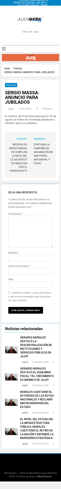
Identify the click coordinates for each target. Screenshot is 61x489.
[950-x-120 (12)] (30, 57)
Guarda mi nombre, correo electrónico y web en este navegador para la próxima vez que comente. (29, 296)
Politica (11, 85)
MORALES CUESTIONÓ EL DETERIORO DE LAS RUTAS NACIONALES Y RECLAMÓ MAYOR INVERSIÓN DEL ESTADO (37, 399)
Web (10, 279)
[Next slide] (57, 2)
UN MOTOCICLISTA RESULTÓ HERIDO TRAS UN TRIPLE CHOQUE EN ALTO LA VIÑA (30, 8)
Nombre (13, 252)
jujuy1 (11, 108)
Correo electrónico (19, 266)
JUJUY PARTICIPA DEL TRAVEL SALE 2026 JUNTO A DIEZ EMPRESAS (32, 5)
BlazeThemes (44, 476)
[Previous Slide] (52, 2)
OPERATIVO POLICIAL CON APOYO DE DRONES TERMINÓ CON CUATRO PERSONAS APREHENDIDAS (30, 3)
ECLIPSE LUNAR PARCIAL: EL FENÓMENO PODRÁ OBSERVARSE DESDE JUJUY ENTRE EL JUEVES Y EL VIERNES (30, 10)
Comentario (15, 213)
